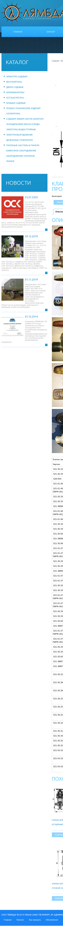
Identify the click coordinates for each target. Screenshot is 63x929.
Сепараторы (13, 113)
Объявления (52, 920)
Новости (18, 183)
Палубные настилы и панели (22, 145)
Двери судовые (15, 87)
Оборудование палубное (20, 156)
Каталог (20, 920)
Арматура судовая (16, 76)
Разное (10, 161)
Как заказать (35, 920)
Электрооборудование (19, 135)
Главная (17, 32)
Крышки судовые (16, 103)
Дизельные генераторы (19, 140)
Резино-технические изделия (23, 108)
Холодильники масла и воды (23, 124)
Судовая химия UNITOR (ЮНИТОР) (25, 119)
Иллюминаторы (15, 92)
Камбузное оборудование (21, 150)
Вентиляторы (14, 82)
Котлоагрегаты (15, 98)
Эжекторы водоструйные (21, 129)
